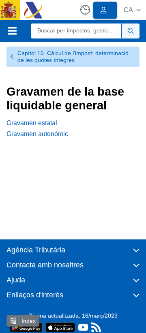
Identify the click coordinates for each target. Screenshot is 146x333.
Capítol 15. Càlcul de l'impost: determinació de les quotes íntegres (73, 56)
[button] (132, 10)
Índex (28, 321)
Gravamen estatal (31, 123)
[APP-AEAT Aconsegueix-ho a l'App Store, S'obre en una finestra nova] (60, 326)
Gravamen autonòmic (37, 133)
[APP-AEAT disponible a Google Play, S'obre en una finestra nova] (26, 326)
